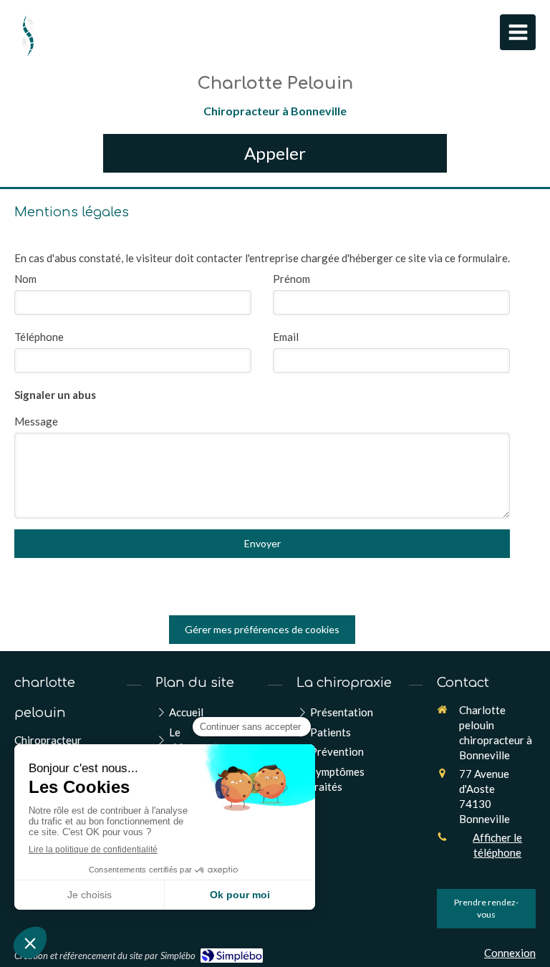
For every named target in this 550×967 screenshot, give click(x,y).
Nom (25, 278)
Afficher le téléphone (497, 845)
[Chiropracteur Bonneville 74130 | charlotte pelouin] (28, 35)
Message (36, 421)
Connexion (510, 952)
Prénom (291, 278)
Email (286, 336)
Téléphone (39, 336)
